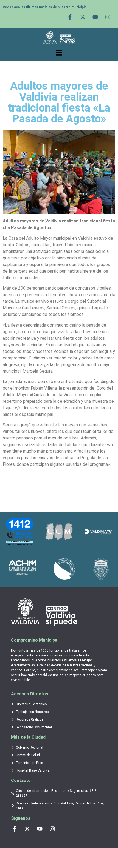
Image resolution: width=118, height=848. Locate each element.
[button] (59, 53)
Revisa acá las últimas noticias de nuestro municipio (45, 7)
